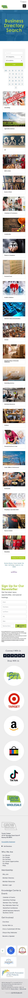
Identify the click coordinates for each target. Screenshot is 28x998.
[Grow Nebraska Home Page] (9, 826)
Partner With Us (8, 925)
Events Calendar (17, 563)
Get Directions (8, 846)
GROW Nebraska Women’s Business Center (11, 911)
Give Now (6, 922)
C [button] (15, 70)
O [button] (22, 77)
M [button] (15, 77)
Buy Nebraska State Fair (11, 905)
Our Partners (7, 859)
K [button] (9, 77)
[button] (18, 557)
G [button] (13, 74)
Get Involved (7, 917)
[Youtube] (23, 655)
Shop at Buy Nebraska (10, 932)
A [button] (9, 70)
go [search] (14, 64)
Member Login (7, 885)
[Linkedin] (16, 655)
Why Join (5, 874)
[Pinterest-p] (12, 655)
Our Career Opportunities (11, 861)
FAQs (4, 865)
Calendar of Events (9, 897)
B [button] (12, 70)
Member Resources (9, 881)
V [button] (12, 84)
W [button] (15, 84)
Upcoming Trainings (9, 900)
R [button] (15, 80)
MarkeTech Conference (10, 908)
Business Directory (8, 563)
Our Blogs (6, 863)
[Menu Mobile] (24, 6)
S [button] (19, 80)
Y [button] (22, 84)
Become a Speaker (9, 936)
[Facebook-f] (5, 655)
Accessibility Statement (8, 842)
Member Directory (8, 878)
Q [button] (12, 80)
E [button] (22, 70)
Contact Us (17, 565)
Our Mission (6, 855)
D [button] (19, 70)
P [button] (9, 80)
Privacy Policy (14, 988)
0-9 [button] (6, 70)
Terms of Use (23, 988)
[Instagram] (19, 655)
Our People (6, 857)
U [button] (9, 84)
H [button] (16, 74)
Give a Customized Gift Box (11, 929)
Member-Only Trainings (10, 902)
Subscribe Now (21, 626)
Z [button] (15, 87)
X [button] (19, 84)
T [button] (22, 80)
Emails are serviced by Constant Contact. (10, 640)
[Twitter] (8, 655)
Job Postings (11, 565)
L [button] (12, 77)
